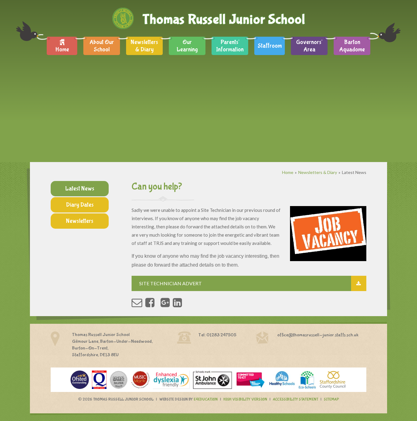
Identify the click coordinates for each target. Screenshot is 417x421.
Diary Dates (80, 204)
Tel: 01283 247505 (217, 335)
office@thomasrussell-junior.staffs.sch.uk (317, 335)
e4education (206, 399)
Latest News (354, 172)
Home (287, 172)
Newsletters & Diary (317, 172)
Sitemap (331, 399)
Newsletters (79, 220)
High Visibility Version (245, 399)
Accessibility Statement (295, 399)
